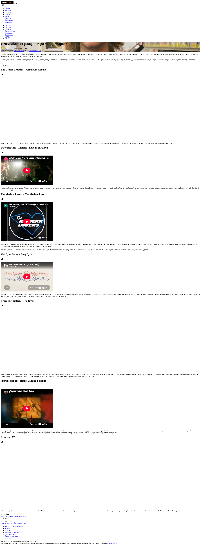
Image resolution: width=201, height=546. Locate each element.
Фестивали (9, 35)
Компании (8, 530)
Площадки (9, 33)
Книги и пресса (10, 534)
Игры (7, 16)
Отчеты (7, 14)
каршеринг (113, 543)
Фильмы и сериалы (12, 532)
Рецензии (8, 22)
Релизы (7, 38)
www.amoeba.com (35, 51)
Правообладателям (11, 536)
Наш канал (7, 523)
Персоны (8, 27)
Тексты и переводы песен (14, 526)
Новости (8, 10)
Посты (7, 9)
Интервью (8, 18)
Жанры (7, 528)
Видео (7, 37)
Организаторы (10, 31)
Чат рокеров (20, 523)
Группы (8, 25)
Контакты (8, 538)
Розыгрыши (9, 20)
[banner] (7, 3)
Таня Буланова (6, 49)
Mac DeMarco (19, 51)
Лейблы (8, 29)
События (8, 12)
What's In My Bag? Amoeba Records (13, 516)
